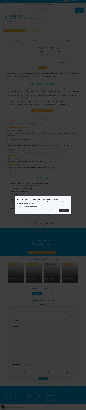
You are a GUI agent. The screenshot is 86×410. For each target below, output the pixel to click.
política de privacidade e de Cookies (31, 206)
